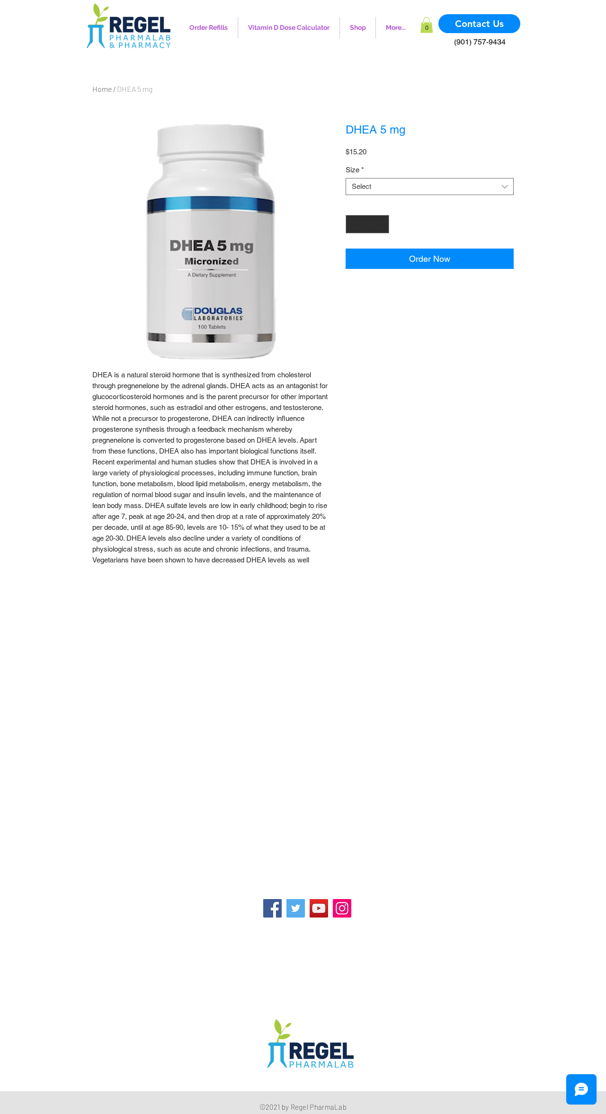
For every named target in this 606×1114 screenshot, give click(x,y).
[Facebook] (272, 908)
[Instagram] (342, 908)
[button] (426, 25)
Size (355, 170)
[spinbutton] (367, 224)
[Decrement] (353, 224)
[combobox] (430, 186)
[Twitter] (295, 908)
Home (102, 88)
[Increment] (381, 224)
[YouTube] (319, 908)
